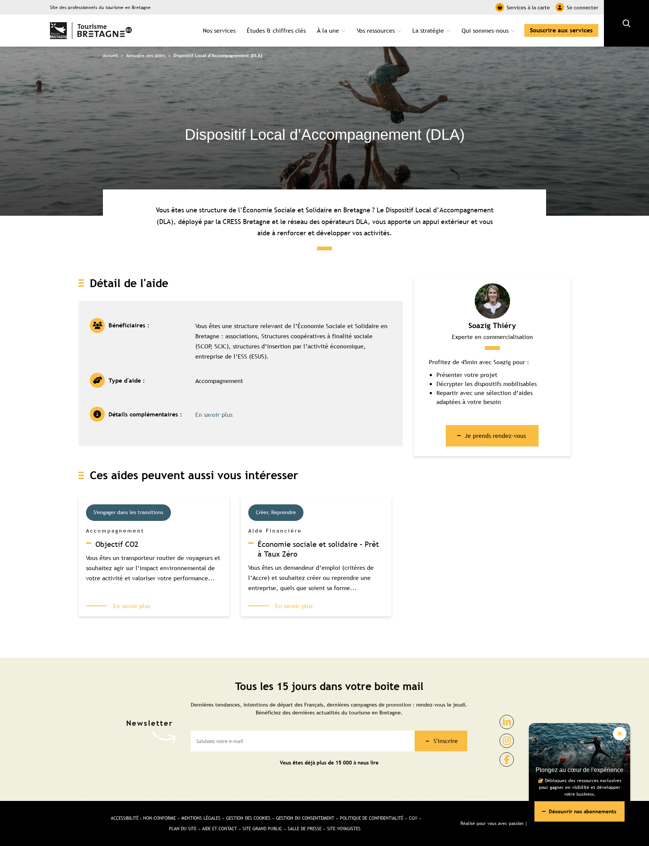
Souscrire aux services (561, 30)
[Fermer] (619, 733)
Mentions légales (200, 818)
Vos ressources (376, 30)
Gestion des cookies (248, 818)
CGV (413, 818)
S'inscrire (445, 741)
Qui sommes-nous (485, 30)
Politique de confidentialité (371, 818)
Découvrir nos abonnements (582, 811)
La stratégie (428, 30)
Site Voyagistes (344, 828)
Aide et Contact (219, 828)
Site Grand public (262, 828)
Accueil (110, 55)
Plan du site (182, 828)
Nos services (219, 30)
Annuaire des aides (145, 55)
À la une (328, 30)
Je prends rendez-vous (495, 435)
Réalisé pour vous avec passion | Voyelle (502, 823)
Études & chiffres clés (276, 30)
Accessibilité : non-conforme (143, 818)
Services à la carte (528, 7)
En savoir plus (213, 414)
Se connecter (582, 7)
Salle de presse (304, 828)
